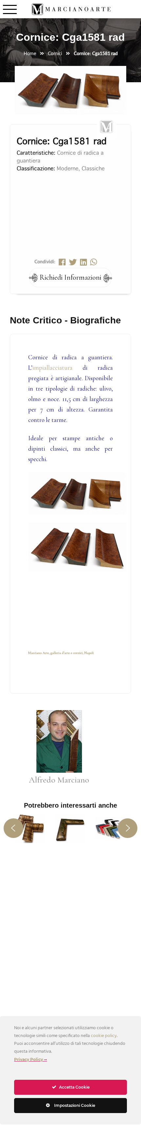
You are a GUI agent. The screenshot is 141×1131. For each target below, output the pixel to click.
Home (30, 54)
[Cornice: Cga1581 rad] (70, 106)
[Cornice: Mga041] (110, 828)
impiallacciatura (52, 367)
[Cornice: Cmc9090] (70, 828)
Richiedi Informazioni (70, 277)
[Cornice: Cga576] (29, 828)
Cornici (55, 54)
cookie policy (104, 1036)
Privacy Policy (28, 1059)
